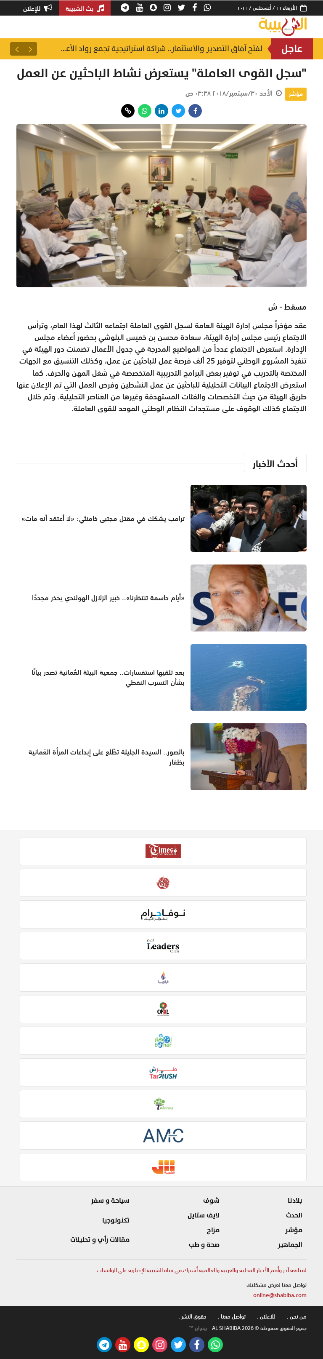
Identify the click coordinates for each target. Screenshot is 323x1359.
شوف (211, 1200)
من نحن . (297, 1316)
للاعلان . (266, 1316)
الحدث (294, 1215)
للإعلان (32, 8)
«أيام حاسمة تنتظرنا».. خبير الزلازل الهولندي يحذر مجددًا (162, 48)
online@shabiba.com (280, 1295)
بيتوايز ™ (198, 1328)
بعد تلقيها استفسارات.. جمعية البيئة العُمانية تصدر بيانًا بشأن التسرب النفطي (108, 677)
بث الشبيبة (80, 8)
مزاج (213, 1230)
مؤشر (296, 94)
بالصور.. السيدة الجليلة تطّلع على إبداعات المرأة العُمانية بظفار (107, 757)
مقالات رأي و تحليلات (100, 1239)
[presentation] (30, 49)
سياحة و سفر (110, 1200)
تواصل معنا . (232, 1316)
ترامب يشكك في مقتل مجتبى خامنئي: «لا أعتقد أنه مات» (103, 518)
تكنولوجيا (116, 1220)
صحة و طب (204, 1244)
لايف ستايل (204, 1215)
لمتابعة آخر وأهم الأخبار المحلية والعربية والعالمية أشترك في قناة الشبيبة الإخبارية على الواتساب (202, 1270)
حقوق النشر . (192, 1316)
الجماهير (290, 1244)
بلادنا (295, 1200)
